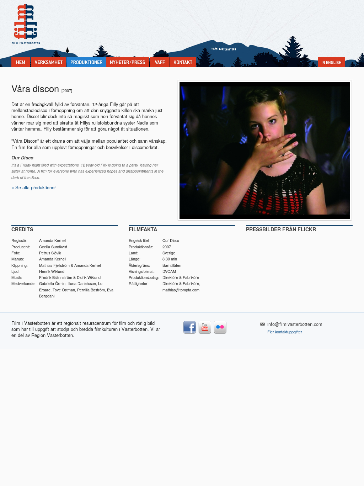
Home (20, 62)
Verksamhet (48, 62)
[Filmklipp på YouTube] (205, 333)
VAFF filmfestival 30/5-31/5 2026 (160, 62)
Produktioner (86, 62)
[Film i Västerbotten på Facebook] (189, 333)
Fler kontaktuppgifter (284, 331)
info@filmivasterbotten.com (294, 324)
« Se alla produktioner (33, 187)
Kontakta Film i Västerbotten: (183, 62)
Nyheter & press (127, 62)
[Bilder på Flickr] (220, 333)
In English (331, 62)
